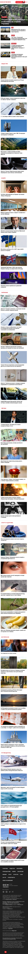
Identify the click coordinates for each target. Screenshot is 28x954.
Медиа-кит (14, 930)
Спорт (10, 874)
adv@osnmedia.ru (6, 907)
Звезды (3, 408)
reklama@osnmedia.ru (16, 906)
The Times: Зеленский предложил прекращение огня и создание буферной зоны (19, 38)
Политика (5, 868)
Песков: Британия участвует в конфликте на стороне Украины (14, 22)
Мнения (5, 874)
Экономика (19, 868)
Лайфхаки (4, 292)
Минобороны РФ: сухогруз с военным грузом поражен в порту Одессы (18, 30)
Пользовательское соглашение (9, 938)
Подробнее (10, 928)
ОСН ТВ (4, 877)
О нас (21, 874)
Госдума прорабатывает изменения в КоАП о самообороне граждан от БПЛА (18, 47)
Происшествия (6, 871)
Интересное (5, 637)
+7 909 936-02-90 (20, 904)
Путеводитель (6, 753)
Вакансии (15, 899)
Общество (4, 63)
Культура (15, 874)
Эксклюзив (20, 871)
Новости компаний (8, 880)
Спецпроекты (11, 877)
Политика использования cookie (9, 939)
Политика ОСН (19, 938)
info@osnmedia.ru (8, 899)
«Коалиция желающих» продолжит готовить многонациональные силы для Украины (19, 56)
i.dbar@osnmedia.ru (9, 904)
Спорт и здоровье (7, 522)
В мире (3, 178)
